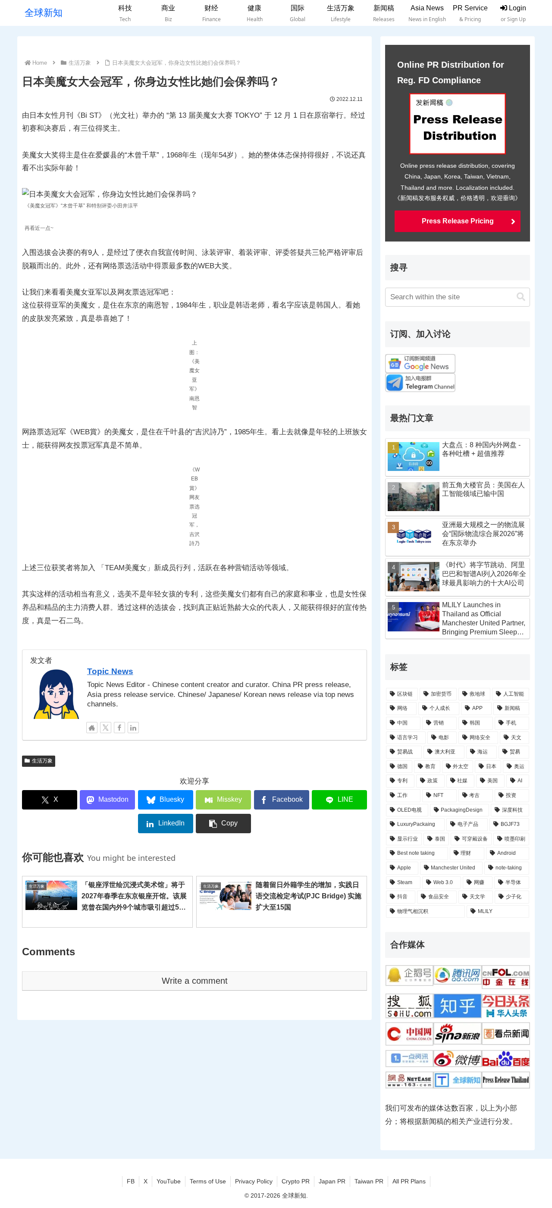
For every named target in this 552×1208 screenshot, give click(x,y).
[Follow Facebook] (119, 727)
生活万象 (42, 761)
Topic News (110, 671)
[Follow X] (105, 727)
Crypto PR (296, 1181)
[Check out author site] (91, 727)
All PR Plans (409, 1181)
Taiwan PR (368, 1181)
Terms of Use (208, 1181)
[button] (223, 823)
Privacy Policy (254, 1181)
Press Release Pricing (458, 221)
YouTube (169, 1181)
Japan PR (332, 1181)
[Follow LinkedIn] (133, 727)
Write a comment (195, 980)
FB (131, 1181)
